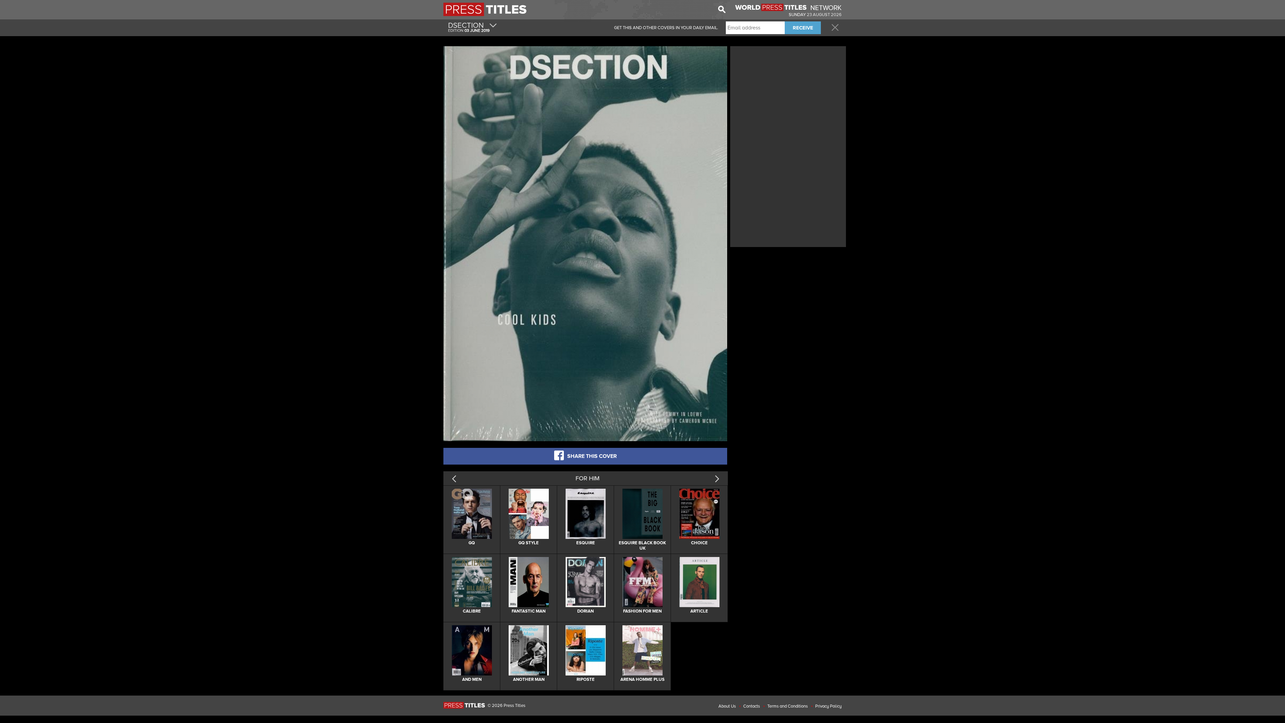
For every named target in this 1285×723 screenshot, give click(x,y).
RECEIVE (803, 28)
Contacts (751, 706)
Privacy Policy (828, 706)
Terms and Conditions (787, 706)
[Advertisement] (788, 95)
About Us (727, 706)
